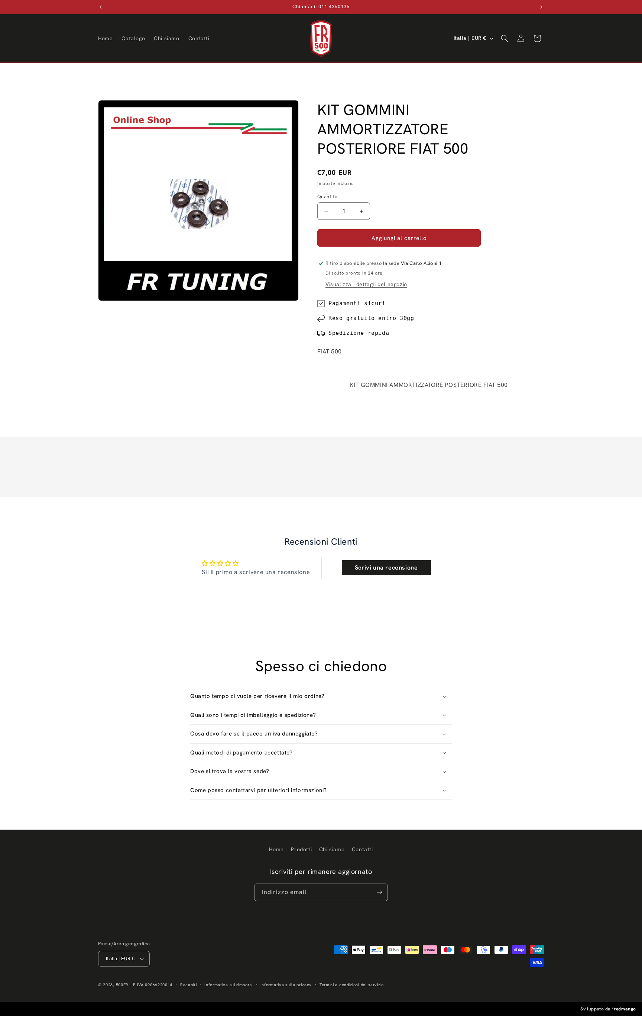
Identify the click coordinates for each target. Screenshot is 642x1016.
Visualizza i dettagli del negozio (366, 284)
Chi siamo (331, 849)
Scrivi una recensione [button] (386, 567)
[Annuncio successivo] (541, 7)
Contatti (362, 849)
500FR (122, 984)
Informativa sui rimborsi (228, 984)
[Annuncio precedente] (101, 7)
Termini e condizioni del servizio (352, 984)
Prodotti (301, 849)
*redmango (624, 1009)
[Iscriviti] (379, 892)
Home (276, 849)
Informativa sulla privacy (286, 984)
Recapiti (188, 984)
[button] (504, 38)
